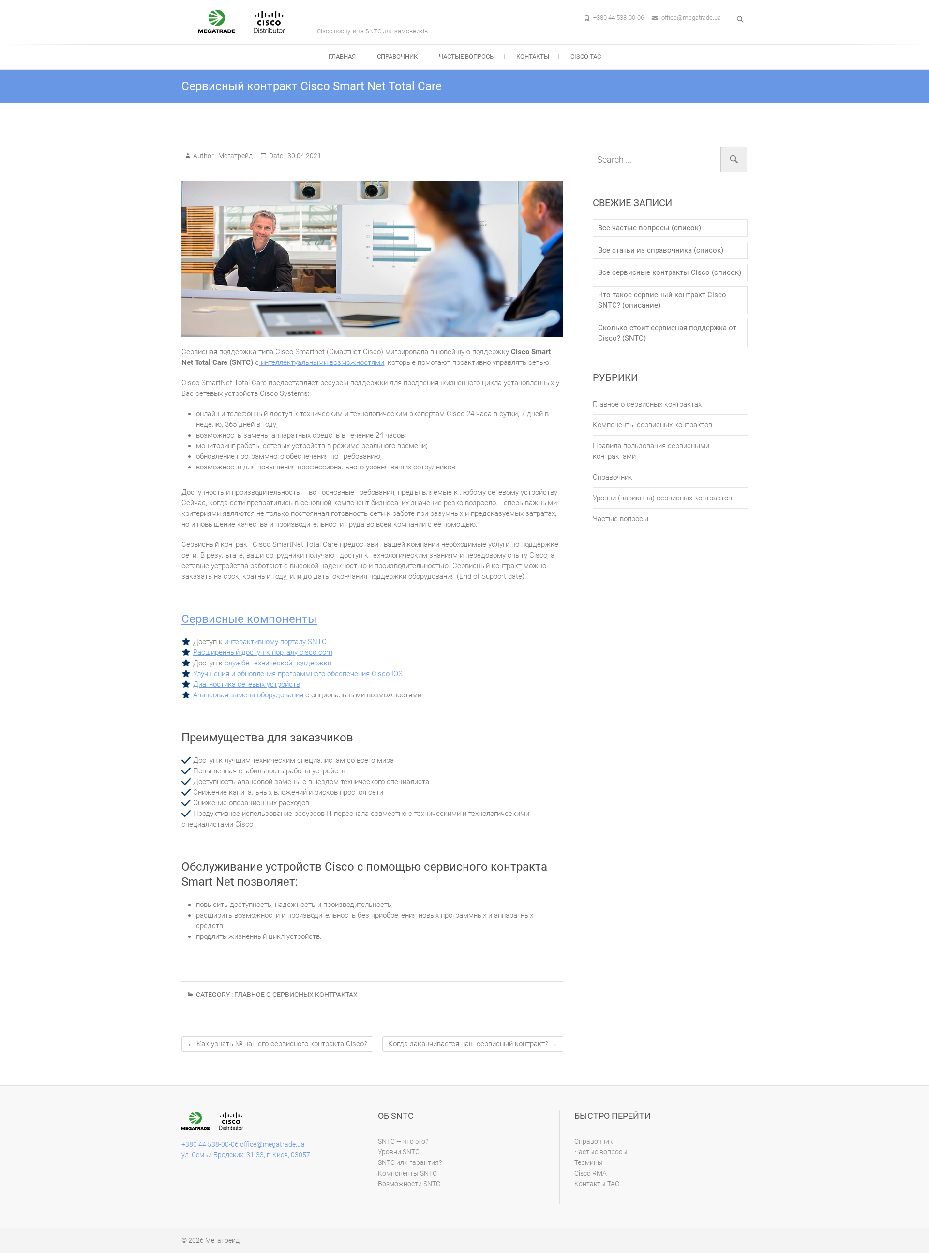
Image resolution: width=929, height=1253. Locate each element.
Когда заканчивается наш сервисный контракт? (472, 1044)
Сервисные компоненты (249, 619)
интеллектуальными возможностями (321, 362)
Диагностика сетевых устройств (246, 684)
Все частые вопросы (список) (649, 228)
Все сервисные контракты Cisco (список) (669, 272)
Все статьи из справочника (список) (660, 250)
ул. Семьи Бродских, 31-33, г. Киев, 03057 (245, 1155)
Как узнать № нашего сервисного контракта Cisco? (277, 1044)
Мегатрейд (235, 156)
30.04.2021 (303, 156)
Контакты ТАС (596, 1184)
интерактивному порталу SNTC (276, 641)
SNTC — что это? (403, 1141)
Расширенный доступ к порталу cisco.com (262, 652)
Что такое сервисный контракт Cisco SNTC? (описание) (662, 300)
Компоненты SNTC (407, 1173)
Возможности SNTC (409, 1184)
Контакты (532, 56)
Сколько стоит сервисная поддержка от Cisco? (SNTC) (667, 333)
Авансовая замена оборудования (248, 695)
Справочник (397, 56)
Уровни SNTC (399, 1152)
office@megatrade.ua (691, 17)
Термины (588, 1162)
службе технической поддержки (278, 663)
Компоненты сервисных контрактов (652, 425)
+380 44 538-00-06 (618, 17)
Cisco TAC (585, 56)
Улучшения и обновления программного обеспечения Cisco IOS (298, 673)
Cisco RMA (590, 1173)
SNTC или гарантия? (410, 1162)
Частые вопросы (467, 56)
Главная (342, 56)
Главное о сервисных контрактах (296, 994)
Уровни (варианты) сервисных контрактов (662, 498)
